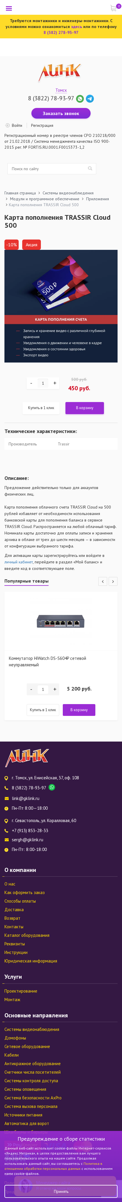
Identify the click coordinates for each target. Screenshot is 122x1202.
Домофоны (15, 1038)
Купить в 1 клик (41, 407)
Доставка (14, 909)
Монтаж (12, 999)
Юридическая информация (30, 961)
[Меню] (9, 8)
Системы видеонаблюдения (31, 1029)
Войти (17, 125)
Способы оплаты (20, 901)
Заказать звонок (61, 113)
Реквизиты (14, 944)
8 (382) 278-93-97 (61, 32)
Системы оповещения (25, 1089)
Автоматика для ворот (26, 1123)
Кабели (11, 1055)
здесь (76, 26)
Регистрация (42, 125)
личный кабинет (18, 562)
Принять (61, 1191)
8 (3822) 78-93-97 (51, 98)
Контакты (13, 926)
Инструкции (16, 952)
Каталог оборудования (26, 935)
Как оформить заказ (24, 892)
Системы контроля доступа (31, 1080)
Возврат (12, 918)
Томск (61, 90)
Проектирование (20, 991)
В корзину (84, 407)
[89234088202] (81, 98)
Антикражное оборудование (32, 1063)
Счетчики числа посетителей (32, 1072)
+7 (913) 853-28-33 (30, 830)
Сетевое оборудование (27, 1046)
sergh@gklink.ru (27, 839)
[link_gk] (90, 98)
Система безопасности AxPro (33, 1098)
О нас (9, 884)
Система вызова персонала (30, 1106)
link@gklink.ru (25, 798)
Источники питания (23, 1115)
